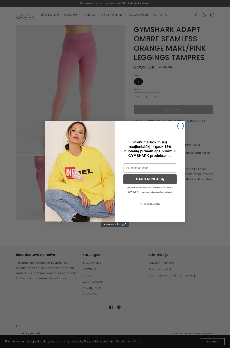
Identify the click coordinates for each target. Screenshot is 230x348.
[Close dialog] (180, 126)
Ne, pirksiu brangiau (150, 204)
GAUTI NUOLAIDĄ (150, 179)
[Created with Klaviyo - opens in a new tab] (115, 224)
